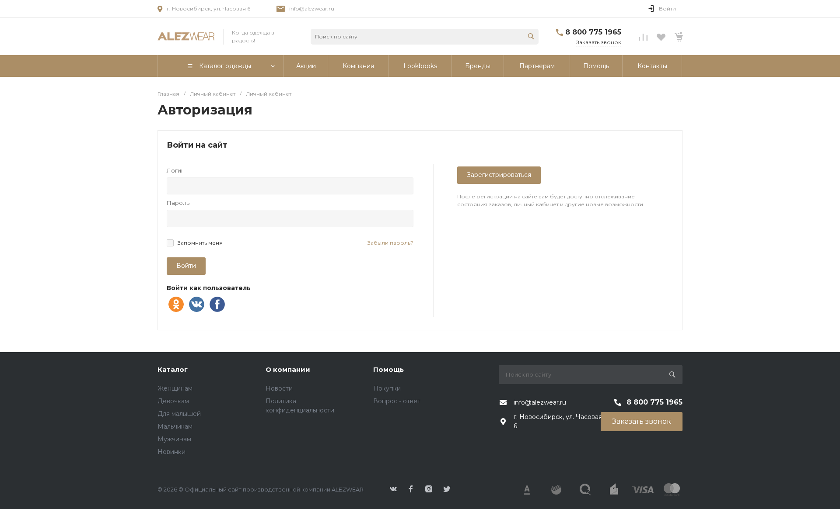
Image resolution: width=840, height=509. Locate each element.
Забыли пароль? (390, 242)
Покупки (387, 388)
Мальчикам (175, 426)
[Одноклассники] (176, 304)
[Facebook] (217, 304)
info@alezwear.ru (311, 8)
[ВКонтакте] (197, 304)
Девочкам (173, 401)
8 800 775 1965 (593, 32)
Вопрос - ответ (396, 401)
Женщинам (175, 388)
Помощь (388, 369)
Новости (279, 388)
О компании (288, 369)
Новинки (172, 452)
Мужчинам (174, 439)
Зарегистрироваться (499, 175)
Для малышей (179, 414)
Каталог (173, 369)
